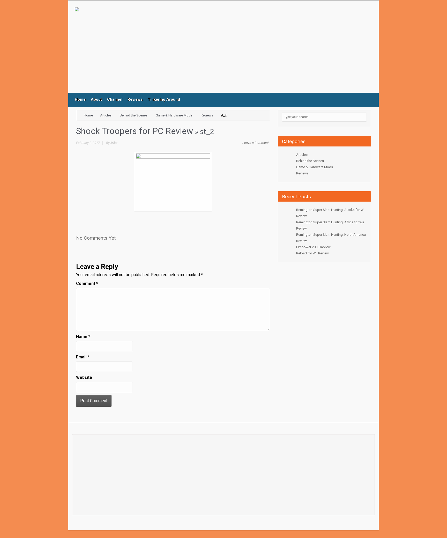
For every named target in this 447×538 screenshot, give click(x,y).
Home (80, 99)
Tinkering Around (164, 99)
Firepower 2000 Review (313, 247)
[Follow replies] (121, 236)
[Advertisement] (182, 50)
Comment (87, 283)
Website (84, 377)
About (96, 99)
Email (82, 357)
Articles (105, 115)
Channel (114, 99)
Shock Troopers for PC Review (134, 131)
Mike (113, 143)
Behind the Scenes (133, 115)
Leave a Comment (255, 143)
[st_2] (173, 181)
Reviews (135, 99)
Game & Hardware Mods (174, 115)
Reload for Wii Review (312, 253)
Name (83, 336)
